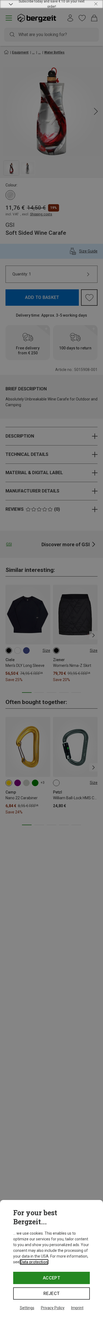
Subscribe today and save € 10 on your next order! (52, 4)
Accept (51, 1278)
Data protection (34, 1262)
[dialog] (51, 1259)
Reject (51, 1293)
